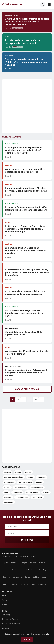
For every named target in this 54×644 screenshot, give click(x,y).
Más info (45, 634)
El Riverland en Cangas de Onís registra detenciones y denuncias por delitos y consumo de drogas (25, 229)
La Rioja (36, 577)
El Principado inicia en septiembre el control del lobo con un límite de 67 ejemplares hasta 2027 (23, 150)
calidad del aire (37, 487)
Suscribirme (27, 539)
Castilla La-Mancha (29, 570)
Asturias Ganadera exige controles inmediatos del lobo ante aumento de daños (24, 313)
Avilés (4, 604)
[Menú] (49, 4)
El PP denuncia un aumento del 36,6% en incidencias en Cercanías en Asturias (25, 292)
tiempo (28, 472)
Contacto (6, 628)
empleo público (32, 492)
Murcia (5, 584)
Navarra (14, 584)
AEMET (30, 477)
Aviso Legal (7, 614)
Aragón (24, 563)
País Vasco (24, 584)
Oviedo (18, 472)
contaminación (20, 487)
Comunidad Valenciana (39, 584)
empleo (7, 487)
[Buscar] (42, 4)
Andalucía (14, 563)
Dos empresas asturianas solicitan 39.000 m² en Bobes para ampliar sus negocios (26, 62)
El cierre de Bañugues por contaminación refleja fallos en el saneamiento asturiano (26, 208)
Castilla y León (44, 570)
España (5, 563)
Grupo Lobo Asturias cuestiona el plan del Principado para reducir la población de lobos (27, 21)
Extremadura (17, 577)
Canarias (6, 570)
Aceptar (27, 639)
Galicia (27, 577)
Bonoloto (7, 497)
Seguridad (42, 477)
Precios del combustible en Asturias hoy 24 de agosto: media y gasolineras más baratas (26, 373)
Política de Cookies (10, 619)
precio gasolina (22, 497)
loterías (46, 492)
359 (35, 400)
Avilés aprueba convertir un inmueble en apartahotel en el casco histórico (25, 170)
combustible (37, 497)
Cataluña (6, 577)
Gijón (4, 600)
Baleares (42, 563)
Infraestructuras (25, 482)
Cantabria (16, 570)
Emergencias (9, 482)
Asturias (7, 472)
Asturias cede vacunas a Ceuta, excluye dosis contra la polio (23, 42)
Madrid (44, 577)
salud (6, 492)
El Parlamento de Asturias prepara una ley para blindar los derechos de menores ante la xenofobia (27, 272)
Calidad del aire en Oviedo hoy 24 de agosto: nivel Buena (23, 333)
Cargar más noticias (27, 389)
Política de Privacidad (11, 623)
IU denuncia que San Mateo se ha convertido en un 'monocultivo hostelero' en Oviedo (26, 250)
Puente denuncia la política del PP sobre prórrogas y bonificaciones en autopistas (26, 189)
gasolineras (17, 492)
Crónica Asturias (12, 4)
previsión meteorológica (13, 477)
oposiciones (8, 502)
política (39, 482)
